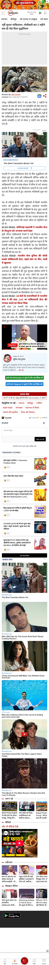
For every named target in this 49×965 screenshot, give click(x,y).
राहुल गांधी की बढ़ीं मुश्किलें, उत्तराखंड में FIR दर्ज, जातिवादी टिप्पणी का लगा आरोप (26, 879)
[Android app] (12, 915)
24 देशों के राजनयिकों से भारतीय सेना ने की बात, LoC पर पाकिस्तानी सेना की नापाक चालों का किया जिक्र (24, 299)
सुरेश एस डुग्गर (16, 94)
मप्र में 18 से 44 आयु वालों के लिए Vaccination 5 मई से (24, 398)
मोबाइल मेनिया (11, 885)
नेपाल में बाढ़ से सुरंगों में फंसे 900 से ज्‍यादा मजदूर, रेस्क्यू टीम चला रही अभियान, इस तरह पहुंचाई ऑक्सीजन (9, 815)
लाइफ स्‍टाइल (7, 407)
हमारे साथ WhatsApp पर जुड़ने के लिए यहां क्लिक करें (24, 378)
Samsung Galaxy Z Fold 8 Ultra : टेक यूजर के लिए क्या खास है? (26, 902)
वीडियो (8, 822)
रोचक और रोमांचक (28, 412)
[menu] (3, 13)
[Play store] (40, 12)
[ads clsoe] (47, 951)
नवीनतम (8, 862)
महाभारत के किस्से (32, 407)
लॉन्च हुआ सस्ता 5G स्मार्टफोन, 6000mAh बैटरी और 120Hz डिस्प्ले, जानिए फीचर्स (9, 902)
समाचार (4, 19)
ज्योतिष (39, 403)
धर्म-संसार (19, 407)
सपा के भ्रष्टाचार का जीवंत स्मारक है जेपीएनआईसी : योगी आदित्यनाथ (9, 879)
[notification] (45, 12)
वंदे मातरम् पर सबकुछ (28, 19)
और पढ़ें (20, 370)
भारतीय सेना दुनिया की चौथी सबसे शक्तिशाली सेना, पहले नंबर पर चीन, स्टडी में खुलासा (24, 259)
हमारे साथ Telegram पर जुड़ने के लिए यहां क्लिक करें (24, 384)
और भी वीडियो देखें (10, 826)
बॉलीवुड (13, 19)
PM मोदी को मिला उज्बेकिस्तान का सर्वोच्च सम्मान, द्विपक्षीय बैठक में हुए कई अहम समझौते (26, 815)
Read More (12, 345)
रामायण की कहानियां (10, 412)
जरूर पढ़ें (9, 798)
